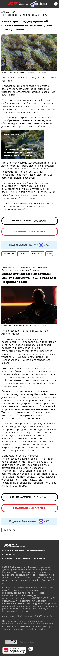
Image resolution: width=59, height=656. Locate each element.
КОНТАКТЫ (8, 554)
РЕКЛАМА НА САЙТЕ (13, 550)
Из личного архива (36, 72)
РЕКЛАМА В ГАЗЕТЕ (37, 550)
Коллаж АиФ (39, 325)
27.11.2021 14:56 (8, 11)
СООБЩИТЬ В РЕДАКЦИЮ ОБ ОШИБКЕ (23, 558)
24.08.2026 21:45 (9, 267)
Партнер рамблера (27, 642)
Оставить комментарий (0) (29, 231)
